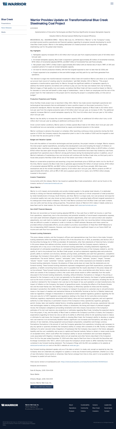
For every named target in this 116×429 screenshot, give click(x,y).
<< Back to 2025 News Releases (41, 387)
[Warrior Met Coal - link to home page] (14, 4)
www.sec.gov (74, 345)
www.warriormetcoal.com (53, 183)
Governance (108, 408)
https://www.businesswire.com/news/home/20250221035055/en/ (84, 362)
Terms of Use (25, 423)
